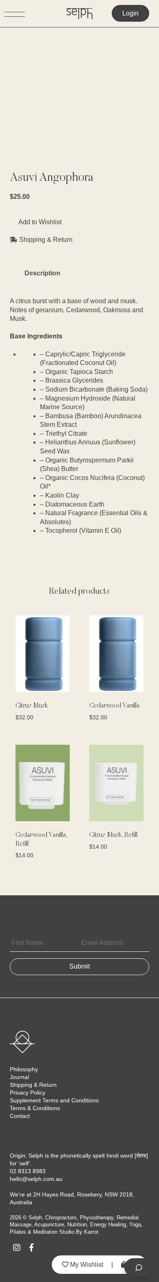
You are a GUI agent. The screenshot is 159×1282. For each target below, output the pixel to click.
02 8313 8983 (28, 1171)
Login (130, 13)
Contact (20, 1116)
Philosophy (24, 1069)
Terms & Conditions (35, 1108)
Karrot (91, 1232)
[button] (36, 222)
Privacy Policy (27, 1092)
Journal (19, 1077)
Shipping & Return (33, 1084)
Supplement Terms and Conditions (54, 1100)
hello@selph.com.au (36, 1179)
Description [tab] (42, 273)
